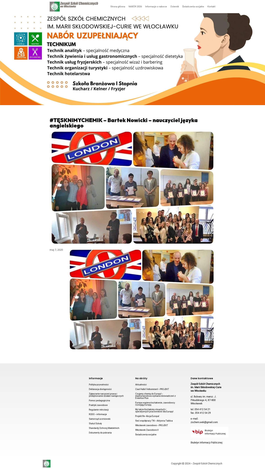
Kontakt (211, 6)
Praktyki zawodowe (98, 405)
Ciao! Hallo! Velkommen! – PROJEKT (152, 389)
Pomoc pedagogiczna (99, 400)
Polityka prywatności (99, 385)
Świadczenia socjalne (193, 6)
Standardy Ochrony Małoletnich (104, 428)
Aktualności (141, 385)
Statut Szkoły (95, 423)
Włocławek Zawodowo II (146, 430)
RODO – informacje (98, 414)
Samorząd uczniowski (99, 419)
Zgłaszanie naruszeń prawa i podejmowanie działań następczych (106, 395)
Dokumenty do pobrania (100, 433)
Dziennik (174, 6)
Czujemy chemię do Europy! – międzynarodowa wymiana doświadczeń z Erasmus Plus (155, 396)
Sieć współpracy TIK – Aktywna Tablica (154, 421)
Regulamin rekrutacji (99, 410)
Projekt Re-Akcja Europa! (147, 416)
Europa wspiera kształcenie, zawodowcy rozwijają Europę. (155, 404)
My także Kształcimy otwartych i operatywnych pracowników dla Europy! (154, 410)
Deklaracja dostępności (100, 389)
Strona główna (117, 6)
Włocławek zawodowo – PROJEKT (151, 425)
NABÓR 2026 (135, 6)
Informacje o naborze (156, 6)
